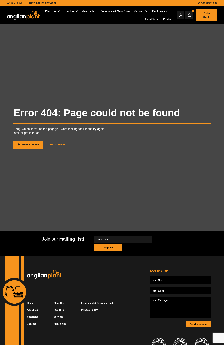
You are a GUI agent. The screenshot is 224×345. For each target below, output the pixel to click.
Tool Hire (58, 309)
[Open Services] (146, 11)
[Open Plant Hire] (58, 11)
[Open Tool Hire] (76, 11)
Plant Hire (59, 303)
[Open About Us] (157, 19)
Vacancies (32, 316)
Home (30, 303)
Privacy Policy (89, 309)
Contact (31, 323)
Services (58, 316)
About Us (32, 309)
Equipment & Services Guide (97, 303)
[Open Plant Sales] (167, 11)
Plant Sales (59, 323)
